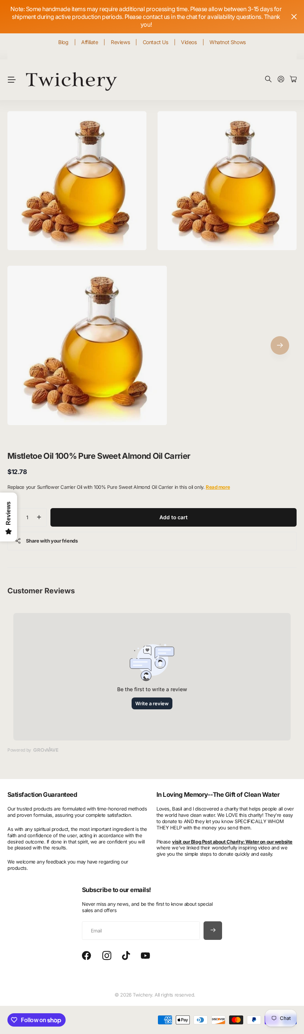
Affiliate (89, 42)
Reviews (120, 42)
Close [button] (294, 16)
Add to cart (173, 517)
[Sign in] (281, 79)
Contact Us (155, 42)
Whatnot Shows (227, 42)
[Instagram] (106, 956)
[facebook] (86, 955)
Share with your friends (52, 541)
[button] (280, 345)
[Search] (268, 79)
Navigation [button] (11, 79)
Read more (218, 487)
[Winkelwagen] (293, 79)
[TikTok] (126, 955)
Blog (63, 42)
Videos (188, 42)
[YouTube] (145, 955)
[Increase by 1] (39, 517)
